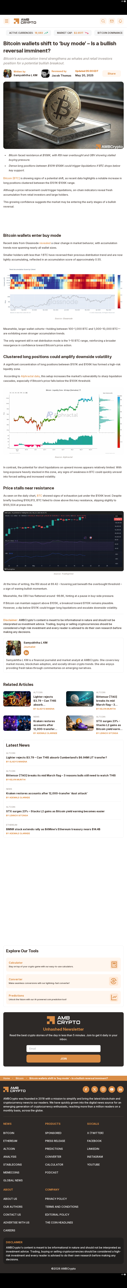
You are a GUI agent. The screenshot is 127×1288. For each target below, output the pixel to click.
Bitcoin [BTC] (11, 178)
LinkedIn (93, 1148)
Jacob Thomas (61, 75)
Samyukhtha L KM (25, 75)
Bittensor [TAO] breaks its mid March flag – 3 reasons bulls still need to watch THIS (109, 701)
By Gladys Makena (43, 709)
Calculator (54, 1164)
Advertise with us (16, 1222)
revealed (45, 243)
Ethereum (11, 825)
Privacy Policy (56, 1198)
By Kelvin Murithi (106, 709)
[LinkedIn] (26, 652)
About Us (10, 1198)
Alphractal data (30, 376)
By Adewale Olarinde (45, 733)
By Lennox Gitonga (107, 733)
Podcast (51, 1172)
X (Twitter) (95, 1133)
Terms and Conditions (61, 1206)
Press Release (55, 1141)
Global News (13, 1180)
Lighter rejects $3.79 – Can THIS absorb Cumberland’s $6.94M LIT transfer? (44, 701)
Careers (9, 1230)
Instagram (95, 1156)
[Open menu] (6, 21)
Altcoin (37, 692)
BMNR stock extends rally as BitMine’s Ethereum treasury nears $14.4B (53, 829)
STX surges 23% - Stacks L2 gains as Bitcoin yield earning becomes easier (109, 725)
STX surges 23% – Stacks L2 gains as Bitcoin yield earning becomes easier (55, 811)
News (36, 717)
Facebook (94, 1141)
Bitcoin (8, 1133)
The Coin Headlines (59, 1222)
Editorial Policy (57, 1214)
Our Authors (12, 1206)
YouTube (93, 1164)
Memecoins (11, 1172)
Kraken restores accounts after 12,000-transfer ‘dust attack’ (44, 725)
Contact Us (12, 1214)
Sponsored (53, 1133)
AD (122, 1)
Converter (53, 1156)
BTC (39, 495)
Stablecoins (12, 1164)
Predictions (54, 1148)
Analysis (9, 1156)
